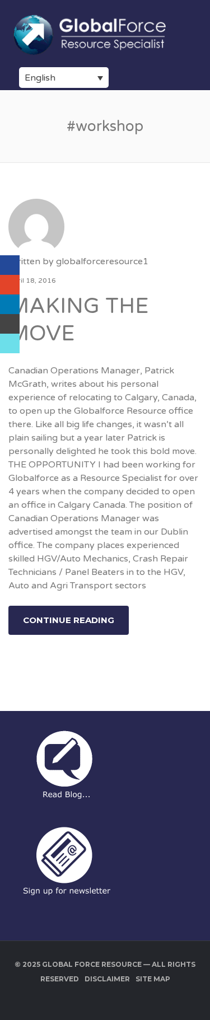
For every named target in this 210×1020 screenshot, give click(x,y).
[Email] (10, 324)
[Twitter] (10, 343)
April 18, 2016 (32, 280)
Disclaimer (107, 979)
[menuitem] (64, 77)
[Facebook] (10, 265)
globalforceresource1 (102, 261)
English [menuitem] (40, 77)
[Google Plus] (10, 284)
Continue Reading (68, 620)
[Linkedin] (10, 304)
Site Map (153, 979)
